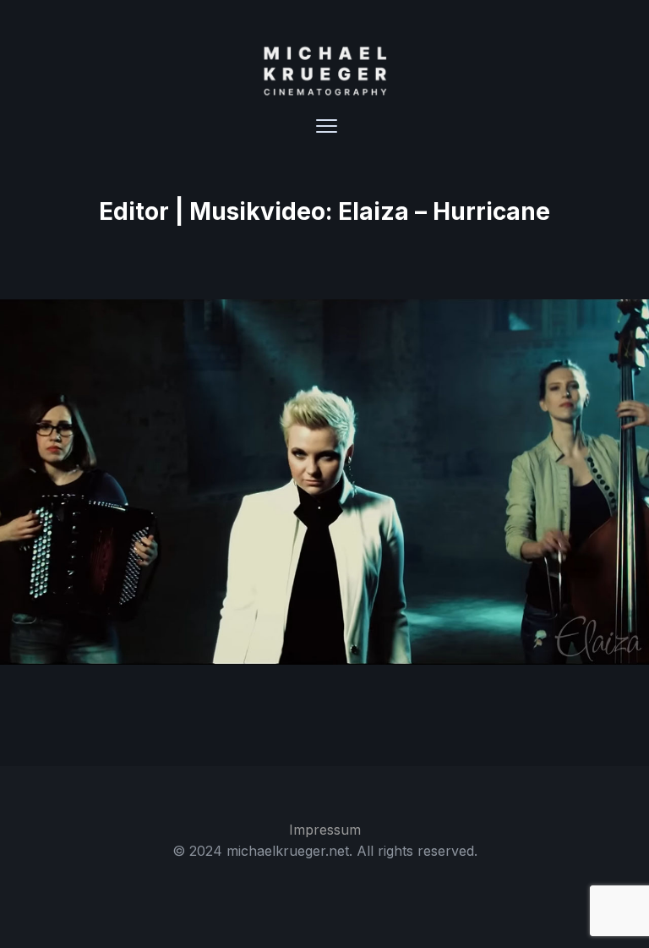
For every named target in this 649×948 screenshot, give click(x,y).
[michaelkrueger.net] (324, 71)
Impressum (325, 829)
